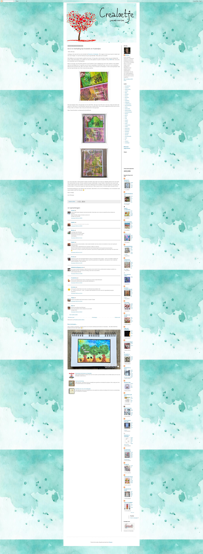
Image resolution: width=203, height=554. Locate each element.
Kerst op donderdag (79, 381)
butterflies (127, 100)
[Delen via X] (81, 201)
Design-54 (126, 464)
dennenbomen (128, 105)
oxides (126, 126)
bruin (126, 99)
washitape (127, 142)
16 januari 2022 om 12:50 (76, 263)
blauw (126, 95)
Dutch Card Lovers (128, 476)
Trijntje (72, 297)
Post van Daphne (128, 221)
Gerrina (73, 256)
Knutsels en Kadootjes (93, 54)
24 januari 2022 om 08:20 (76, 312)
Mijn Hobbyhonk (127, 408)
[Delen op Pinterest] (84, 201)
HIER (111, 59)
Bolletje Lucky (127, 234)
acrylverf (127, 87)
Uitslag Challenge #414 (132, 480)
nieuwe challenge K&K (132, 213)
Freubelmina (74, 278)
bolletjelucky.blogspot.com (77, 267)
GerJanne (73, 287)
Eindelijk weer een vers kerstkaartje (83, 388)
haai (126, 118)
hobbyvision (127, 125)
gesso (126, 115)
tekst (126, 138)
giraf (126, 116)
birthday (126, 94)
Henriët (72, 210)
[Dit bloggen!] (80, 201)
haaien (126, 120)
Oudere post (117, 317)
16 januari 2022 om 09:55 (76, 226)
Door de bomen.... (72, 324)
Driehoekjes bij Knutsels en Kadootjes (83, 373)
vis (125, 139)
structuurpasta (128, 136)
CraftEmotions (128, 104)
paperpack (127, 129)
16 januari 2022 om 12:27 (76, 252)
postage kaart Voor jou (132, 494)
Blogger (110, 542)
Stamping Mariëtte (128, 246)
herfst (126, 123)
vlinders (126, 141)
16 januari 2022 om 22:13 (76, 293)
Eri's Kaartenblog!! (128, 342)
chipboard (127, 102)
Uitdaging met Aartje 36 (132, 306)
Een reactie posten (74, 314)
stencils (126, 134)
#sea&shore (127, 86)
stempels (127, 133)
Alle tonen (132, 512)
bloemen (127, 97)
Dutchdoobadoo (128, 112)
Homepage (94, 317)
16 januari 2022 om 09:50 (76, 218)
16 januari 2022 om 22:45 (76, 301)
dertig (126, 107)
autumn (126, 91)
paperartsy (127, 128)
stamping (127, 131)
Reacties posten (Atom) (79, 319)
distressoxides (128, 110)
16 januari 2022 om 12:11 (76, 238)
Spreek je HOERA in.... (132, 238)
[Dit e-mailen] (78, 201)
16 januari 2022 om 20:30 (76, 282)
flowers (126, 113)
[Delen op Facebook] (83, 201)
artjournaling (127, 89)
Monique (127, 55)
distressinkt (127, 108)
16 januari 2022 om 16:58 (76, 273)
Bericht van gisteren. (132, 225)
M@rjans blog (127, 382)
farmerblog (126, 302)
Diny (72, 305)
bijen (126, 92)
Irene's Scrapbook (128, 502)
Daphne (73, 222)
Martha (72, 230)
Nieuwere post (71, 317)
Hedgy (126, 121)
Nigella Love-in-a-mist (132, 185)
